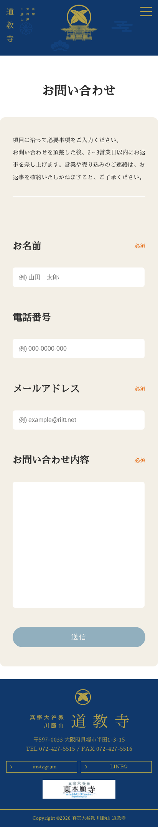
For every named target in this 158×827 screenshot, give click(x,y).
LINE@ (119, 766)
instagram (44, 766)
